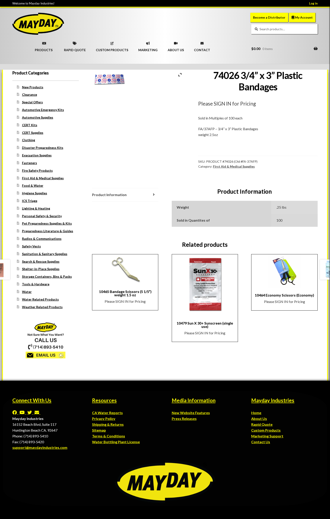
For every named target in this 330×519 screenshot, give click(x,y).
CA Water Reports (107, 413)
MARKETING (148, 48)
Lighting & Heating (36, 208)
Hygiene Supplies (34, 193)
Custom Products (266, 430)
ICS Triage (29, 201)
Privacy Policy (103, 418)
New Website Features (191, 413)
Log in (313, 3)
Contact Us (260, 442)
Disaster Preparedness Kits (42, 147)
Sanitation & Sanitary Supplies (44, 254)
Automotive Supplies (37, 117)
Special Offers (32, 102)
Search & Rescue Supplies (40, 261)
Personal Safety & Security (42, 216)
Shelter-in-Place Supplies (40, 269)
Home (256, 413)
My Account (303, 17)
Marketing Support (267, 436)
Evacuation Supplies (37, 155)
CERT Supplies (32, 132)
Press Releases (184, 418)
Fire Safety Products (37, 170)
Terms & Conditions (108, 436)
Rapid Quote (262, 424)
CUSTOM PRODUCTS (112, 48)
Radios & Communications (42, 238)
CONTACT (202, 48)
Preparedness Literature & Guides (47, 231)
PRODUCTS (44, 48)
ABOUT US (176, 48)
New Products (32, 87)
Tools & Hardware (35, 284)
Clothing (28, 140)
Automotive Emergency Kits (43, 110)
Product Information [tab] (109, 194)
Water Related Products (40, 299)
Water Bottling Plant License (116, 442)
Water (27, 292)
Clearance (29, 94)
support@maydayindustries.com (39, 447)
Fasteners (29, 163)
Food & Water (32, 185)
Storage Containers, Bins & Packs (47, 276)
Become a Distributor (269, 17)
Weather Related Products (42, 307)
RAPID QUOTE (75, 48)
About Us (259, 418)
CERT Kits (29, 125)
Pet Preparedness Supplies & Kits (47, 223)
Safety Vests (31, 246)
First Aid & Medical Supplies (234, 166)
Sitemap (99, 430)
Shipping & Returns (108, 424)
